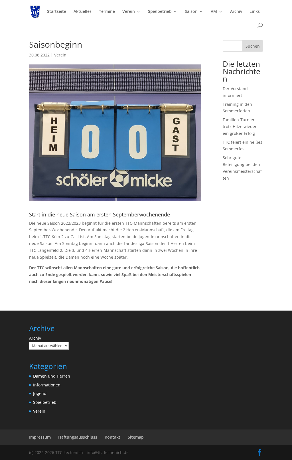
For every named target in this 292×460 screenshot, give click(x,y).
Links (255, 11)
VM (214, 11)
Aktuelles (83, 11)
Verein (128, 11)
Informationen (46, 385)
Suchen (253, 46)
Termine (107, 11)
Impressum (40, 437)
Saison (191, 11)
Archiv (236, 11)
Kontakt (112, 437)
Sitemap (136, 437)
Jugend (39, 393)
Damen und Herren (51, 376)
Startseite (56, 11)
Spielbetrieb (160, 11)
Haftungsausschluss (77, 437)
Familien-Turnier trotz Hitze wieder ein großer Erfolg (240, 126)
